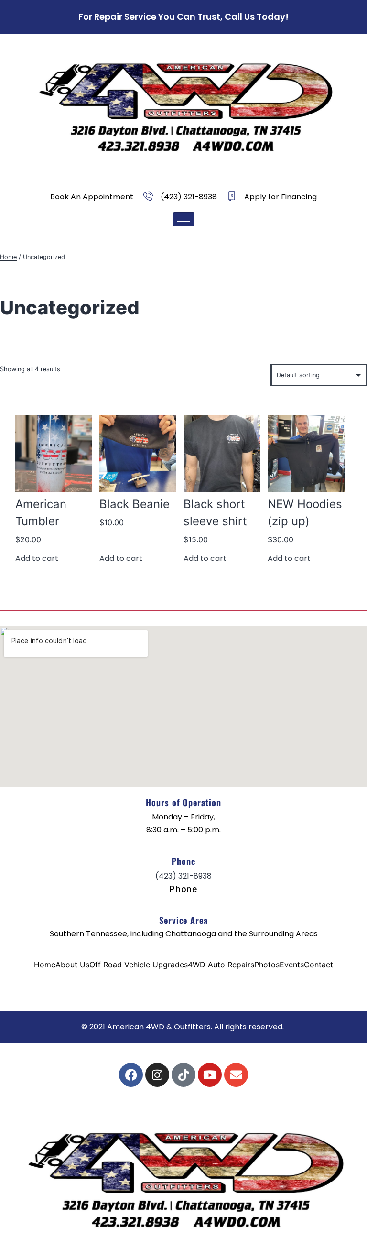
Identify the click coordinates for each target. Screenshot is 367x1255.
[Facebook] (131, 1075)
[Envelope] (236, 1075)
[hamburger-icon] (183, 219)
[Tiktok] (183, 1075)
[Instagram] (157, 1075)
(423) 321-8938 (183, 876)
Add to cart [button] (36, 558)
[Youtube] (210, 1075)
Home (8, 256)
